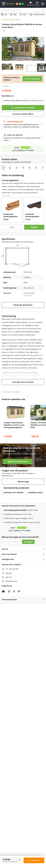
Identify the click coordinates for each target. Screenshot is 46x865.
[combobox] (23, 10)
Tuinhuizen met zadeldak (13, 492)
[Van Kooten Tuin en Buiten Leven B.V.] (15, 4)
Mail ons (9, 577)
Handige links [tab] (8, 559)
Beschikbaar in (8, 96)
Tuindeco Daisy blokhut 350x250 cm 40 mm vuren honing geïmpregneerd (14, 425)
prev (2, 421)
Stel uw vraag (23, 482)
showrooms (17, 514)
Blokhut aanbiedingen (12, 20)
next (43, 421)
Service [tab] (5, 549)
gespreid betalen (20, 510)
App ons (9, 573)
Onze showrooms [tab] (9, 599)
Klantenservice (11, 581)
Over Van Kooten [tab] (9, 554)
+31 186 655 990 (12, 569)
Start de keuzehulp (32, 79)
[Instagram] (9, 592)
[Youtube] (3, 592)
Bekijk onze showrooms (17, 461)
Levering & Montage (11, 392)
